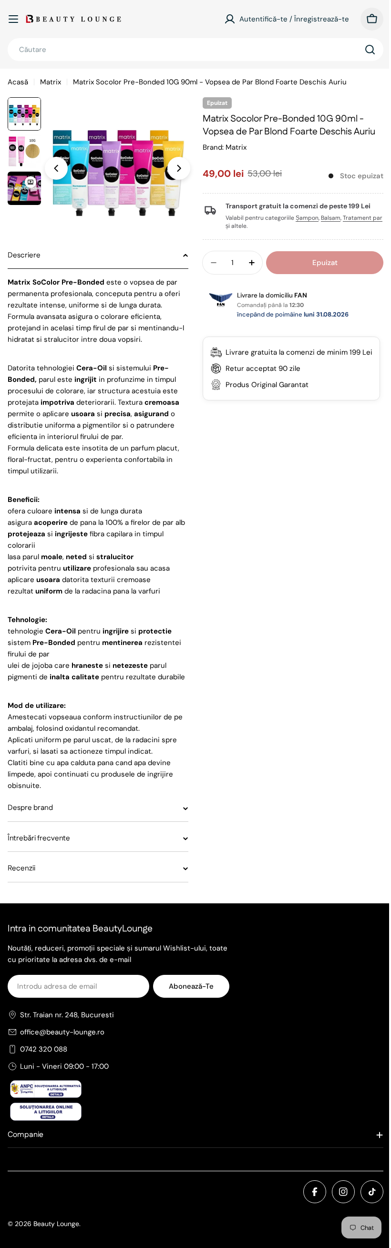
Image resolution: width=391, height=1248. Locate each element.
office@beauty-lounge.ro (62, 1055)
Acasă (18, 82)
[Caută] (370, 49)
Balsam (327, 218)
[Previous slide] (56, 168)
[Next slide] (178, 168)
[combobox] (195, 49)
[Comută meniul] (13, 19)
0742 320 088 (43, 1072)
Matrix (50, 82)
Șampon (303, 218)
